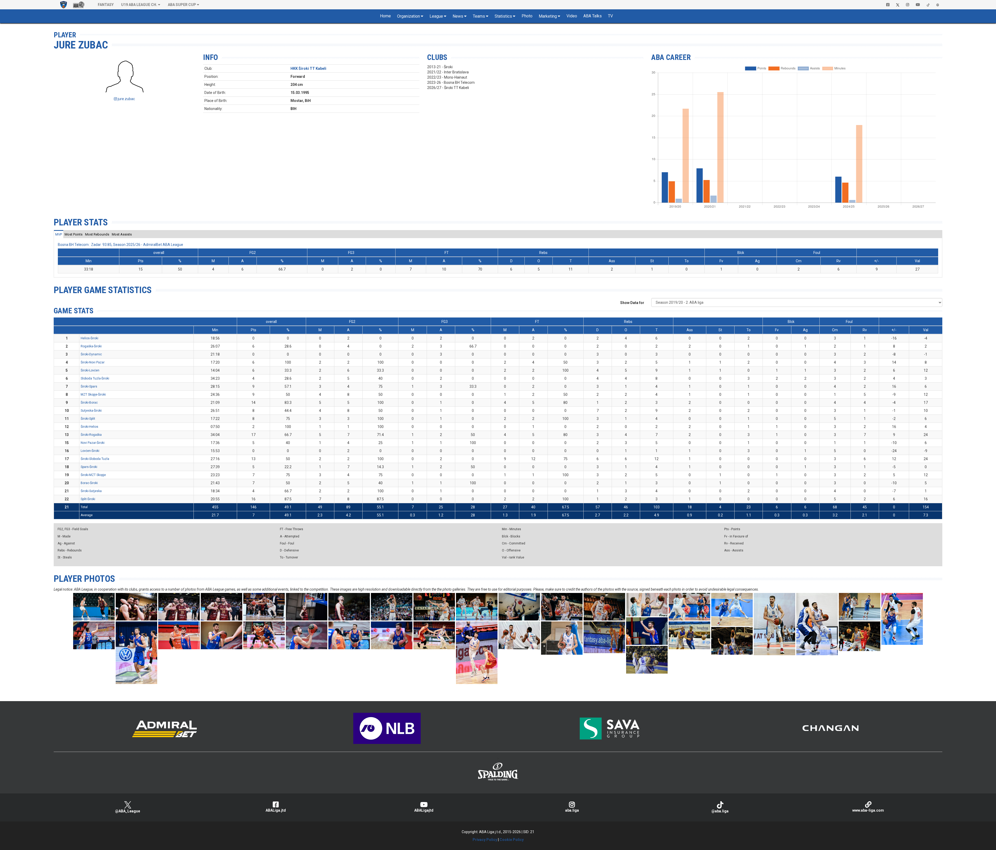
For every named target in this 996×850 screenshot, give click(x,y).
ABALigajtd (423, 810)
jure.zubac (126, 99)
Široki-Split (88, 418)
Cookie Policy (512, 840)
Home (385, 15)
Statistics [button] (503, 16)
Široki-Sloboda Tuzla (95, 459)
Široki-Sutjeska (91, 491)
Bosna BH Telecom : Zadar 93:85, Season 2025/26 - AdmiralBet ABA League (120, 245)
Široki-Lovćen (90, 370)
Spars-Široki (89, 467)
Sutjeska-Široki (91, 410)
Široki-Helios (89, 427)
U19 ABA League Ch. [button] (139, 5)
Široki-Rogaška (91, 435)
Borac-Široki (89, 483)
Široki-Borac (89, 402)
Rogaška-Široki (91, 346)
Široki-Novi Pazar (93, 362)
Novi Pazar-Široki (93, 443)
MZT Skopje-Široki (93, 394)
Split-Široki (88, 499)
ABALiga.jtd (276, 810)
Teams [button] (479, 16)
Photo (527, 15)
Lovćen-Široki (90, 451)
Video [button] (571, 15)
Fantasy (106, 5)
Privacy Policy (485, 840)
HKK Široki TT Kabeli (308, 68)
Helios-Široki (89, 338)
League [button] (436, 16)
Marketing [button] (548, 16)
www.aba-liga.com (868, 810)
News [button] (458, 16)
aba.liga (572, 810)
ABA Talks (592, 15)
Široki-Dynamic (91, 354)
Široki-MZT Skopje (93, 475)
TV (610, 15)
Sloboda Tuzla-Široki (95, 378)
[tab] (58, 234)
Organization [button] (408, 16)
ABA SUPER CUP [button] (182, 5)
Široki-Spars (89, 386)
